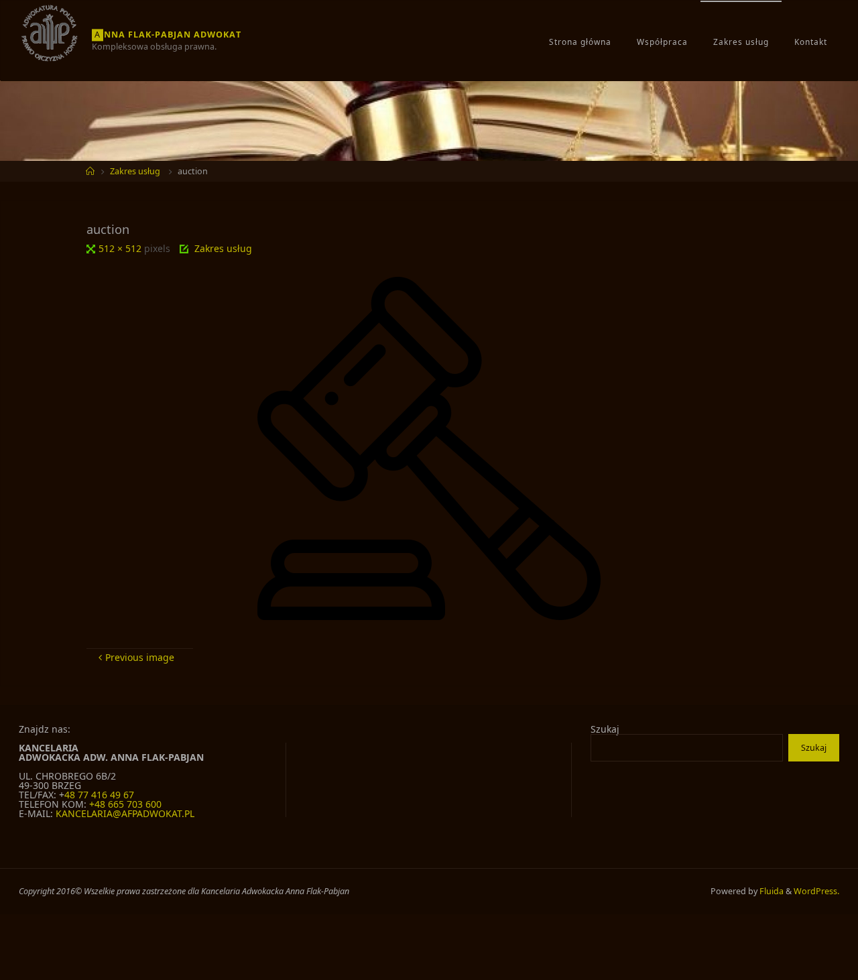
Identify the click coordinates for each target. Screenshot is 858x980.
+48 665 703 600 (125, 804)
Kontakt (810, 41)
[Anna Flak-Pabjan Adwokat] (50, 33)
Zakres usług (741, 41)
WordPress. (816, 891)
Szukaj (605, 729)
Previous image (139, 657)
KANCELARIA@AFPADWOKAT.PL (125, 813)
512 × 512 (121, 248)
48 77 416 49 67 (99, 794)
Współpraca (662, 41)
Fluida (770, 891)
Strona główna (580, 41)
